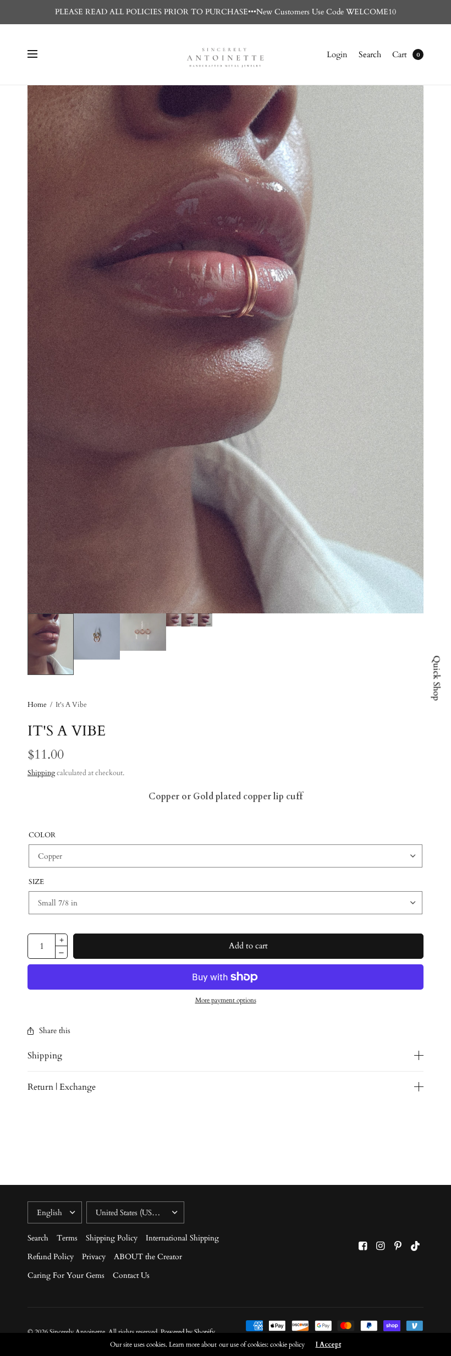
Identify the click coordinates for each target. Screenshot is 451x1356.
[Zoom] (226, 349)
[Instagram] (381, 1246)
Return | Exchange (62, 1087)
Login (337, 54)
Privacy (94, 1256)
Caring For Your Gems (66, 1275)
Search (370, 54)
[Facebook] (363, 1246)
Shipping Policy (112, 1238)
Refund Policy (51, 1256)
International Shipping (182, 1238)
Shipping (41, 773)
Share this (54, 1031)
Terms (67, 1238)
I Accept (328, 1344)
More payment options (225, 1000)
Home (37, 705)
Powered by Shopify (188, 1331)
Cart (399, 54)
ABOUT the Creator (148, 1256)
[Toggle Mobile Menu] (40, 54)
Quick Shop (436, 678)
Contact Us (131, 1275)
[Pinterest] (398, 1246)
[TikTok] (416, 1246)
